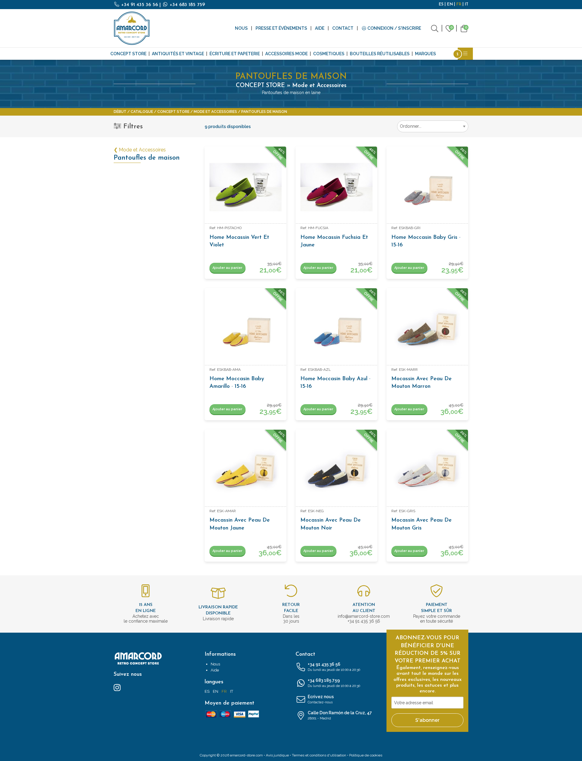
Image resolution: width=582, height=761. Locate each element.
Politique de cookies (365, 755)
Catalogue (142, 112)
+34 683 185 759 (186, 4)
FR (458, 4)
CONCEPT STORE (128, 53)
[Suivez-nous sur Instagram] (117, 687)
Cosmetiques (328, 53)
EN (450, 4)
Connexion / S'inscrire (393, 28)
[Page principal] (132, 28)
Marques (425, 53)
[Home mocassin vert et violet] (245, 187)
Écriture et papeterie (234, 53)
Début (120, 112)
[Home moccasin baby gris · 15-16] (427, 187)
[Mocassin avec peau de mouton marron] (427, 329)
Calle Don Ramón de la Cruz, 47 (340, 715)
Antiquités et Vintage (178, 53)
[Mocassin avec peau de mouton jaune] (245, 470)
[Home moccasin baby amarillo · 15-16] (245, 329)
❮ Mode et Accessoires (140, 150)
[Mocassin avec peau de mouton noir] (336, 470)
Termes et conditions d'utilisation (319, 755)
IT (466, 4)
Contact (342, 28)
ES (441, 4)
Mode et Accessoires (215, 112)
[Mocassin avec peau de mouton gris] (427, 470)
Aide (319, 28)
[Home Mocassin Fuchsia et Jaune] (336, 187)
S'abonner (427, 720)
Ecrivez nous (321, 699)
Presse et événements (281, 28)
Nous (241, 28)
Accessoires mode (286, 53)
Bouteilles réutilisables (380, 53)
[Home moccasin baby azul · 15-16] (336, 329)
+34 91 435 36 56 (139, 4)
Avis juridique (277, 755)
